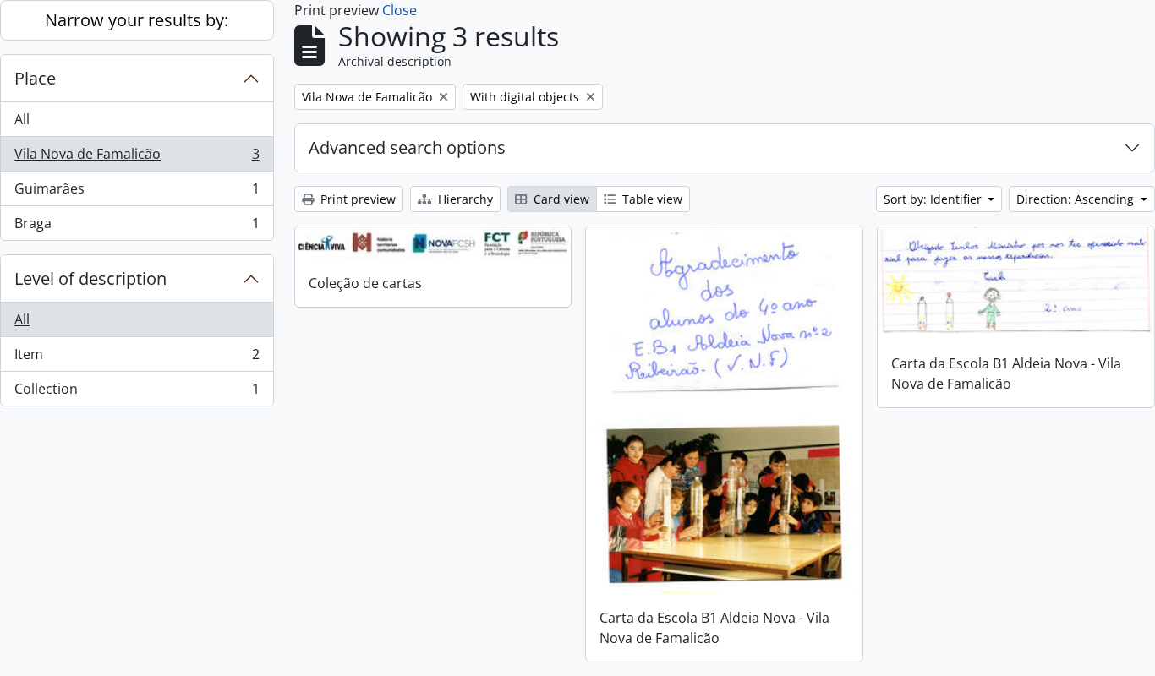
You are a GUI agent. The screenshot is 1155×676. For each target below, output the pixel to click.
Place (35, 78)
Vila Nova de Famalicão (137, 158)
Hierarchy (464, 199)
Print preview (356, 199)
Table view (650, 199)
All (22, 119)
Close (399, 10)
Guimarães (137, 192)
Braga (137, 227)
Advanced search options (407, 147)
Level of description (90, 278)
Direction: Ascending (1076, 199)
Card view (559, 199)
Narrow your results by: (136, 19)
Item (137, 358)
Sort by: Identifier (934, 199)
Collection (137, 392)
